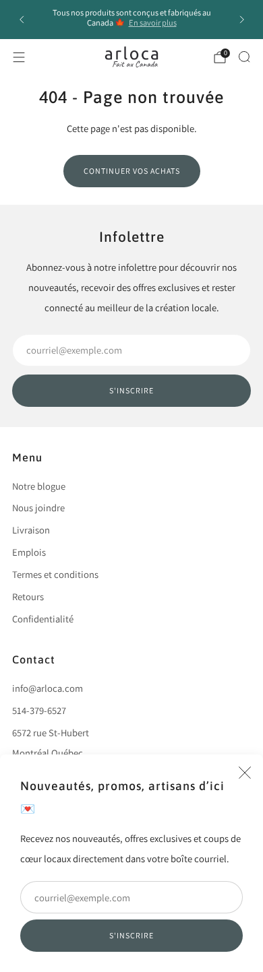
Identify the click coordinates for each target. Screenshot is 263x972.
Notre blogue (38, 486)
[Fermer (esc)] (245, 772)
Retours (28, 596)
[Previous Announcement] (21, 19)
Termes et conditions (55, 574)
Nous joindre (38, 507)
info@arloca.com (47, 688)
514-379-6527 (39, 710)
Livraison (31, 529)
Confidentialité (43, 618)
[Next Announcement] (242, 19)
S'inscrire (131, 935)
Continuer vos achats (132, 171)
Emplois (29, 552)
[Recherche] (244, 56)
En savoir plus (153, 22)
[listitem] (132, 19)
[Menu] (19, 57)
